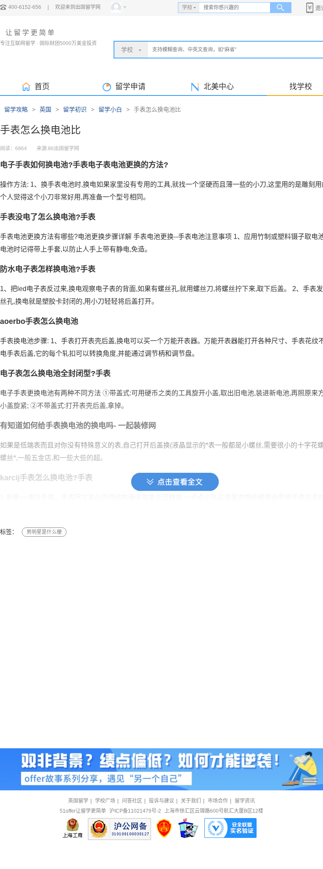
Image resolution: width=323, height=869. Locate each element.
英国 (45, 109)
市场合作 (218, 801)
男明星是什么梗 (44, 532)
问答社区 (132, 801)
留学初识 (75, 109)
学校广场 (105, 801)
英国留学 (78, 801)
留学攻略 (16, 109)
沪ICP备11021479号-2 (135, 811)
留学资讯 (245, 801)
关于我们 (191, 801)
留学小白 (110, 109)
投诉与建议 (161, 801)
